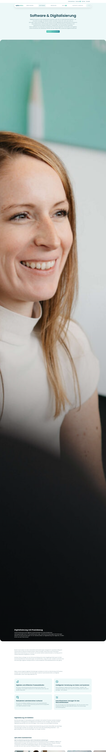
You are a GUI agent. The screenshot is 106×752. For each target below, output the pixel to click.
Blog (64, 5)
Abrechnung (29, 5)
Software (42, 5)
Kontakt (88, 1)
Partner (83, 1)
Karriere (78, 1)
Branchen (53, 5)
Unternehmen (71, 1)
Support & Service (77, 5)
